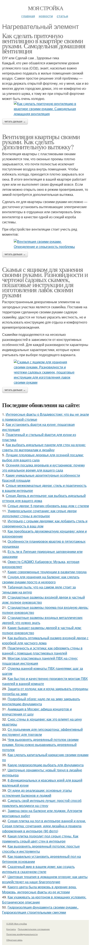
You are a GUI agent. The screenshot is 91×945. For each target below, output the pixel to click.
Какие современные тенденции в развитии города (47, 571)
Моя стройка (45, 8)
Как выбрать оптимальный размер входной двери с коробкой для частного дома (45, 640)
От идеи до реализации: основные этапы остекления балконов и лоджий (37, 793)
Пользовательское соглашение (34, 929)
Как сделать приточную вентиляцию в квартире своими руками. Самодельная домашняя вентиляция (43, 43)
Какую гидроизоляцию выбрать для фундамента (46, 764)
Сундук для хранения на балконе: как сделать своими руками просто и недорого (40, 579)
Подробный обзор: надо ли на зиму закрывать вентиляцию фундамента (41, 701)
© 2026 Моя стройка (16, 923)
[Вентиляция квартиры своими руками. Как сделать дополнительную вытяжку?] (45, 244)
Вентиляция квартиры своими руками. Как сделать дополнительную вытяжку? (41, 141)
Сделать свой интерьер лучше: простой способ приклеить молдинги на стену (41, 803)
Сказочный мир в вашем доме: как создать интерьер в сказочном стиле (38, 869)
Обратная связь (14, 939)
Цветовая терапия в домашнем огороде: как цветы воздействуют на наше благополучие (45, 879)
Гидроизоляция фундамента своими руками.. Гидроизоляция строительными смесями (40, 910)
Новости (46, 16)
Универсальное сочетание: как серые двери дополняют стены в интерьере (39, 513)
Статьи (62, 16)
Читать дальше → (15, 121)
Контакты (11, 929)
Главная (28, 16)
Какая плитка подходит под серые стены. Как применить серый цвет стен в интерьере (40, 839)
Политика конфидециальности (22, 934)
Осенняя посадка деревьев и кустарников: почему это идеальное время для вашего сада (43, 468)
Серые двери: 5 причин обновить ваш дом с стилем (48, 505)
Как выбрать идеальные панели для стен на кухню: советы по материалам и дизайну (44, 447)
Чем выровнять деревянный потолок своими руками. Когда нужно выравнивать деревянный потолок (40, 744)
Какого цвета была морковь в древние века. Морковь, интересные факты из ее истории (39, 889)
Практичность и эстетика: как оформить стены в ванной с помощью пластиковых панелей (42, 651)
